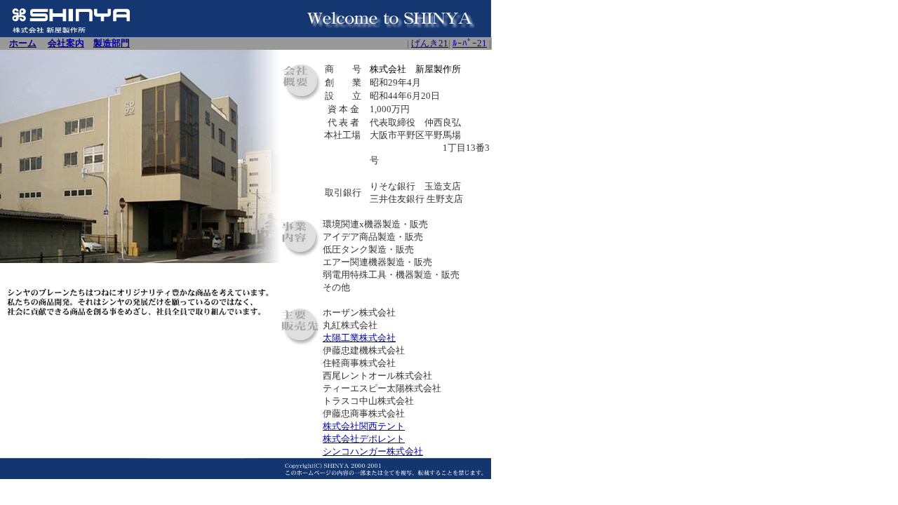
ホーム (22, 43)
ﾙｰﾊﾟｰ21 (470, 43)
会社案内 (66, 43)
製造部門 (111, 43)
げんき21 (429, 43)
